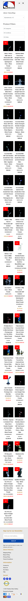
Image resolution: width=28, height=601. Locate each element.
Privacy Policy (6, 557)
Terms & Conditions (8, 559)
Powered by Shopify (8, 591)
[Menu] (19, 3)
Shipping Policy (7, 552)
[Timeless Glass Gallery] (9, 6)
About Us (5, 567)
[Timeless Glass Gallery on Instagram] (10, 579)
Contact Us (6, 565)
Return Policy (6, 554)
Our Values (6, 569)
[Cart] (23, 3)
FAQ (4, 571)
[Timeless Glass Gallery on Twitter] (4, 579)
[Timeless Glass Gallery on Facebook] (7, 579)
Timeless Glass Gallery (12, 588)
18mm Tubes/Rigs (9, 13)
